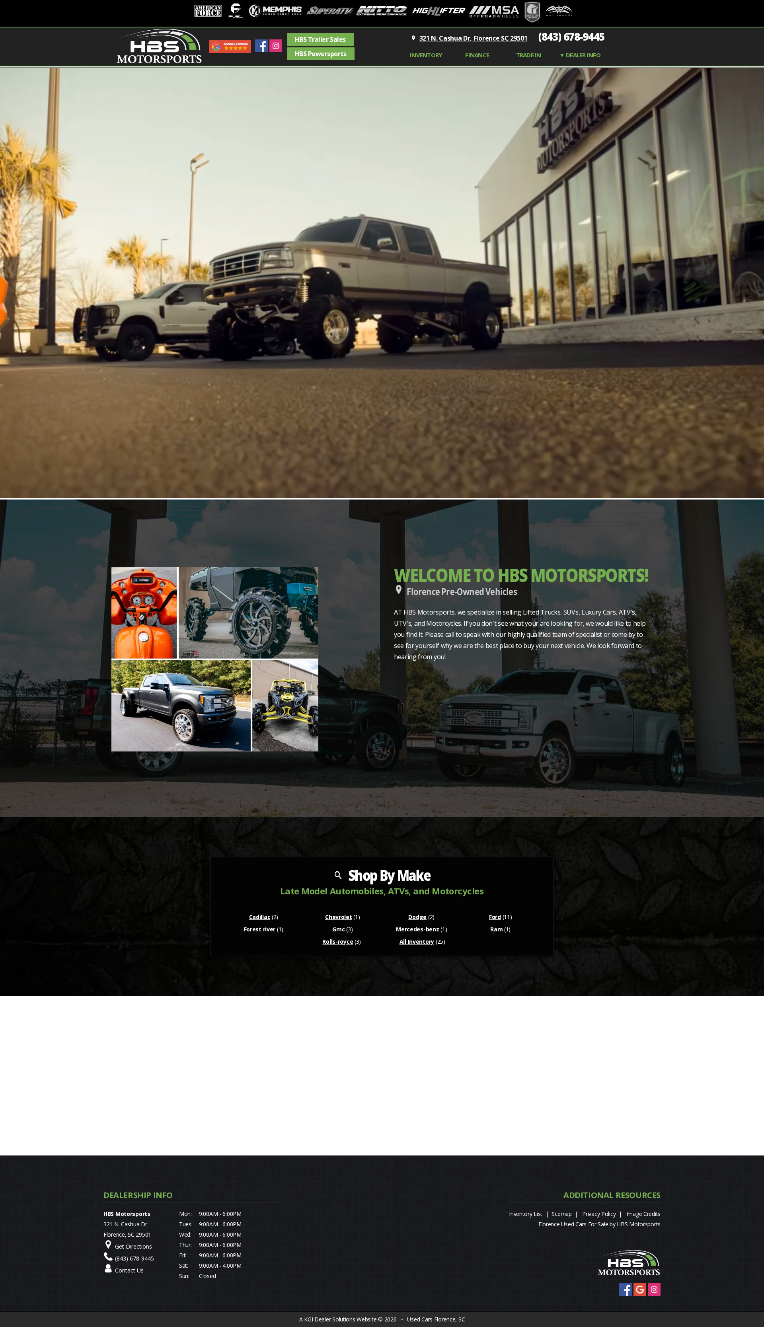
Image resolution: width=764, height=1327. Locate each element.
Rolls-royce (337, 941)
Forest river (260, 929)
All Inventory (417, 941)
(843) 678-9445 (571, 36)
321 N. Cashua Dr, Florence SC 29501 (473, 38)
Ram (496, 929)
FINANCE (477, 55)
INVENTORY (426, 55)
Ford (495, 917)
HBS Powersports (321, 53)
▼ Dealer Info (579, 55)
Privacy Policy (599, 1214)
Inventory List (525, 1214)
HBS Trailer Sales (320, 39)
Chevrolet (338, 917)
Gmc (338, 929)
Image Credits (643, 1214)
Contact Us (129, 1270)
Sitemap (562, 1214)
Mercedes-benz (417, 929)
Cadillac (260, 917)
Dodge (417, 917)
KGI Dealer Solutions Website (340, 1319)
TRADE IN (528, 55)
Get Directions (133, 1246)
